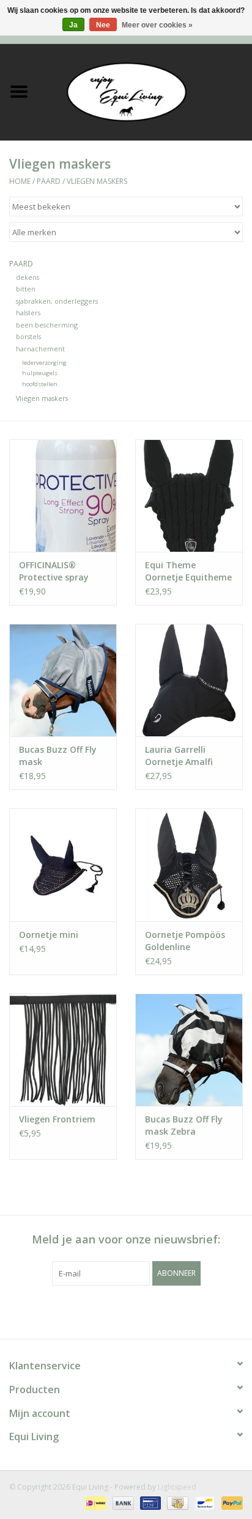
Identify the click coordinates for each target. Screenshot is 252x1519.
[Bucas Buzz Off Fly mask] (63, 680)
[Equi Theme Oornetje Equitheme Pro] (189, 495)
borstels (28, 336)
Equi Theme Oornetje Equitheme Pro (188, 571)
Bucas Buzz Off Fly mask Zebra (184, 1125)
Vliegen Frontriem (57, 1119)
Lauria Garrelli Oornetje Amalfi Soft (179, 756)
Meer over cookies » (157, 25)
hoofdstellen (39, 384)
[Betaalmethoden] (94, 1502)
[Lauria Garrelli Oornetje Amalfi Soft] (189, 680)
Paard (49, 181)
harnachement (40, 348)
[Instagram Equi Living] (192, 1310)
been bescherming (47, 324)
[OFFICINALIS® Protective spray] (63, 495)
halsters (28, 312)
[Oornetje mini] (63, 864)
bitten (25, 288)
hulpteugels (39, 373)
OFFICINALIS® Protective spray (54, 571)
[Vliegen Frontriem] (63, 1050)
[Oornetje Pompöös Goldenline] (189, 864)
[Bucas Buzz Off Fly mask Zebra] (189, 1050)
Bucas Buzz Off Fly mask (58, 755)
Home (20, 181)
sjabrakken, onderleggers (57, 301)
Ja (73, 25)
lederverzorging (44, 363)
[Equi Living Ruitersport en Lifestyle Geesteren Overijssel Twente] (145, 91)
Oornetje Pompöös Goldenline (185, 941)
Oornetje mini (48, 934)
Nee (103, 25)
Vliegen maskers (97, 181)
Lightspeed (177, 1487)
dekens (27, 277)
